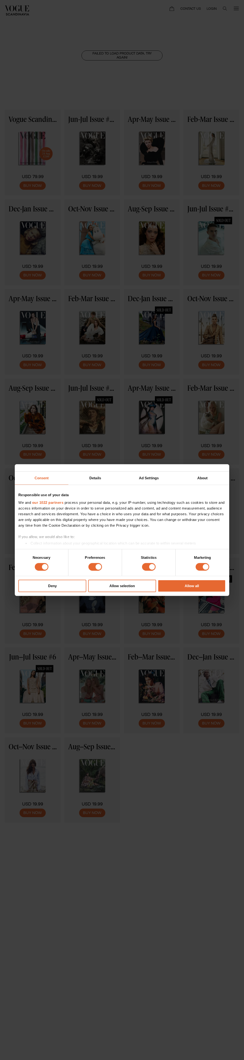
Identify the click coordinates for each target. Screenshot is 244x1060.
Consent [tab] (42, 478)
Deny (52, 586)
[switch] (95, 567)
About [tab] (202, 478)
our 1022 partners (48, 502)
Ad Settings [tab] (149, 478)
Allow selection (122, 586)
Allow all (192, 586)
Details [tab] (95, 478)
